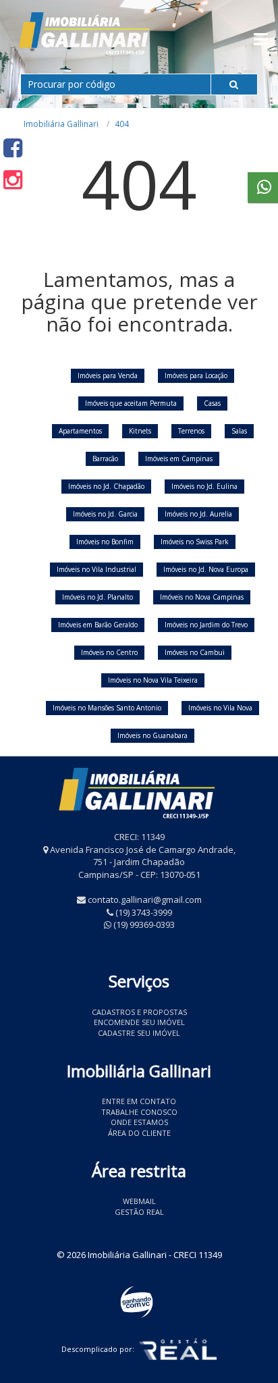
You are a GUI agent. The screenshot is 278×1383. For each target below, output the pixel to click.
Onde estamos (139, 1122)
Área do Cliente (139, 1133)
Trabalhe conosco (139, 1112)
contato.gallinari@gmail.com (145, 899)
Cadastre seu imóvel (139, 1033)
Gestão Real (139, 1212)
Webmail (139, 1201)
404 (122, 124)
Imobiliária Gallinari (61, 124)
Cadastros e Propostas (139, 1012)
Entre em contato (139, 1101)
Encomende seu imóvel (139, 1022)
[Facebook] (12, 147)
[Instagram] (12, 179)
